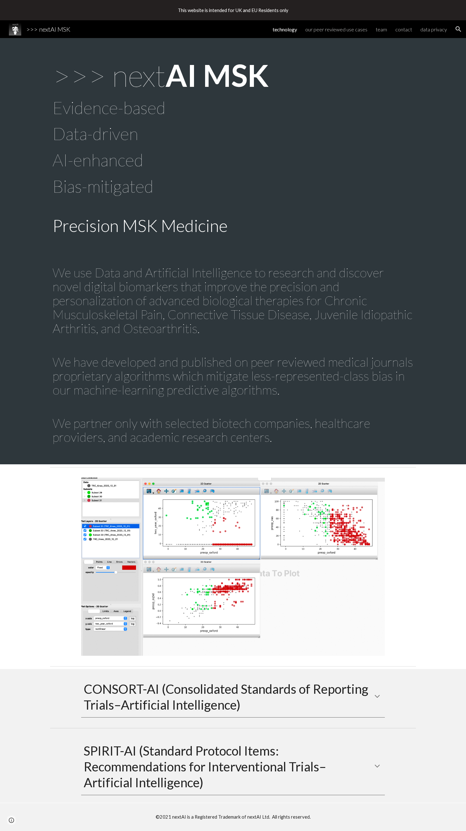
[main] (233, 251)
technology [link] (285, 29)
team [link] (381, 29)
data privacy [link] (433, 29)
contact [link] (403, 29)
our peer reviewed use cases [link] (336, 29)
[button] (458, 29)
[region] (233, 10)
